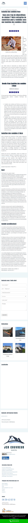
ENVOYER (4, 315)
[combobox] (2, 289)
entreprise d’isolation (5, 156)
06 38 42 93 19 (4, 416)
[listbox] (14, 296)
